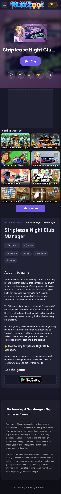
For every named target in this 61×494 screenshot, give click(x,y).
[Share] (21, 75)
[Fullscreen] (49, 75)
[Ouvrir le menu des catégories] (4, 5)
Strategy (11, 260)
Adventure (17, 222)
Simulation (40, 254)
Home (7, 222)
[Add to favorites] (11, 75)
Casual (26, 254)
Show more (30, 208)
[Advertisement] (30, 108)
